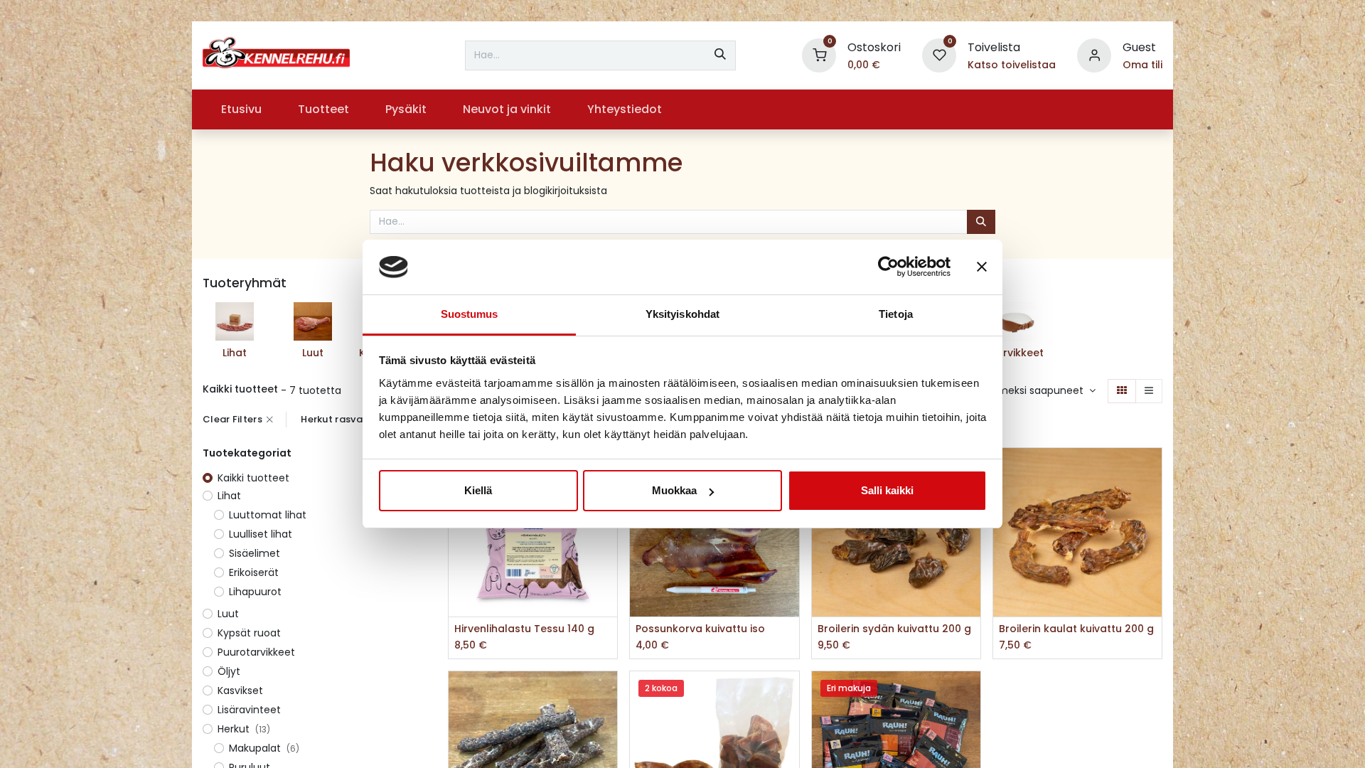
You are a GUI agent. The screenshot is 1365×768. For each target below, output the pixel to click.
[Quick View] (1153, 471)
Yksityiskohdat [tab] (682, 314)
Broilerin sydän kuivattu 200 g (894, 629)
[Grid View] (1122, 391)
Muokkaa (674, 490)
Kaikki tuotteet (253, 478)
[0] (819, 54)
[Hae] (720, 55)
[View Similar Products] (608, 567)
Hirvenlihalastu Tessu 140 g (524, 629)
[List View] (1148, 391)
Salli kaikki (887, 490)
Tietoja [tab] (896, 314)
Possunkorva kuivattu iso (700, 629)
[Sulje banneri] (982, 267)
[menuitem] (241, 109)
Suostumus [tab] (469, 314)
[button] (1041, 391)
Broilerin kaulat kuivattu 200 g (1076, 629)
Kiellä (478, 490)
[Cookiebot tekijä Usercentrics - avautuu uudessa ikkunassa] (888, 267)
